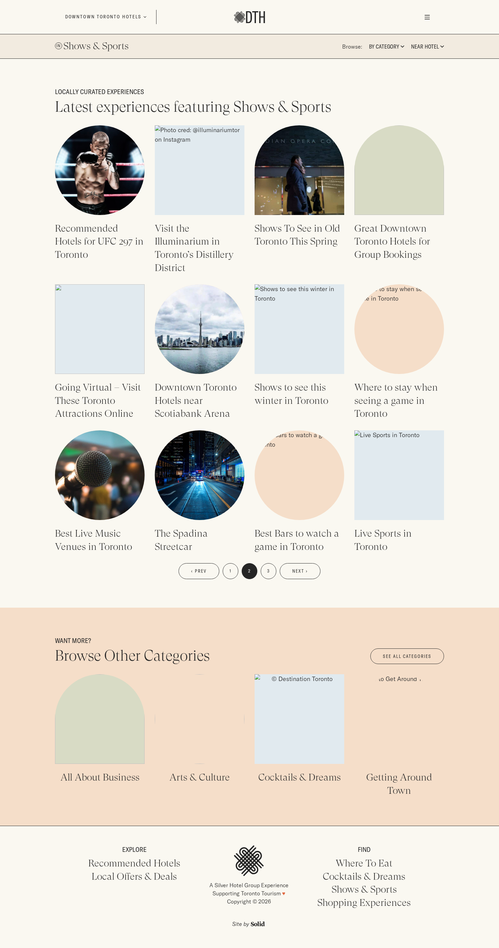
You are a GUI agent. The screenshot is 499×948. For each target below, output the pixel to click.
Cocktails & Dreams (364, 876)
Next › (300, 571)
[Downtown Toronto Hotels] (249, 17)
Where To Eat (364, 863)
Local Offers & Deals (134, 876)
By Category (384, 46)
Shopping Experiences (364, 902)
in (58, 45)
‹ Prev (199, 571)
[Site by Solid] (248, 924)
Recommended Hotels (134, 863)
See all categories (407, 656)
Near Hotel (425, 46)
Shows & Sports (96, 46)
